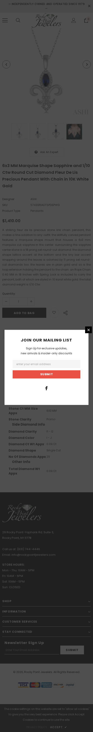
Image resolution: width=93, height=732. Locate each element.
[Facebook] (46, 388)
